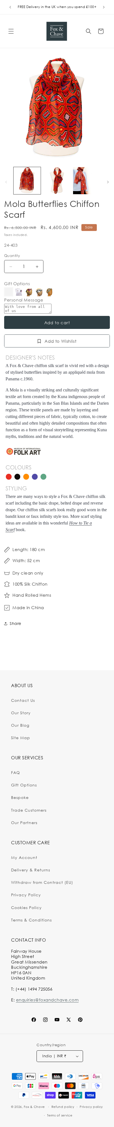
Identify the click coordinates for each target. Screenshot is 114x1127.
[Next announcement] (104, 7)
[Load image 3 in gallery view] (86, 180)
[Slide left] (6, 182)
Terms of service (59, 1115)
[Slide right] (108, 182)
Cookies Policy (26, 907)
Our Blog (20, 725)
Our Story (21, 712)
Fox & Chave (34, 1107)
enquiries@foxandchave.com (47, 999)
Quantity (12, 255)
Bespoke (20, 797)
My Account (24, 857)
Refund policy (62, 1107)
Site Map (20, 737)
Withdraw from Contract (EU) (42, 882)
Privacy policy (91, 1107)
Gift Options (17, 283)
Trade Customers (28, 810)
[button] (11, 31)
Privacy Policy (26, 894)
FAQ (15, 772)
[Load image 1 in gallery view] (27, 180)
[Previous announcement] (10, 7)
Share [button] (15, 623)
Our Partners (24, 822)
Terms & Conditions (31, 920)
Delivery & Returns (30, 870)
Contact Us (23, 700)
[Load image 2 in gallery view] (57, 180)
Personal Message (23, 300)
